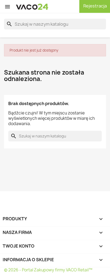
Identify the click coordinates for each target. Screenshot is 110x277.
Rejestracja (94, 6)
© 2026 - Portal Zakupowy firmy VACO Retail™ (48, 270)
